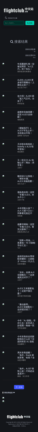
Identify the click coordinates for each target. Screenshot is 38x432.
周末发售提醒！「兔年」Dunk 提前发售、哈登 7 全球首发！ (26, 356)
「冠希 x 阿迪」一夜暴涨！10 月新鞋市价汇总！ (26, 243)
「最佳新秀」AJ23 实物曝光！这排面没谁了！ (25, 307)
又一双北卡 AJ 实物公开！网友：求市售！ (25, 162)
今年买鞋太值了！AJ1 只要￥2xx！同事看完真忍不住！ (25, 212)
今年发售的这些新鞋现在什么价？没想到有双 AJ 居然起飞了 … (25, 340)
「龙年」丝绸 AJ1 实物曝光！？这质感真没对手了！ (25, 275)
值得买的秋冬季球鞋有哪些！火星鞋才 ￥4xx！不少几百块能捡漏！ (25, 260)
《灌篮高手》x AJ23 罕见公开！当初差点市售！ (25, 130)
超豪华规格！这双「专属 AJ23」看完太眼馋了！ (25, 227)
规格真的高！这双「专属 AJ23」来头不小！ (25, 194)
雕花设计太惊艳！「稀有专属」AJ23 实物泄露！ (25, 178)
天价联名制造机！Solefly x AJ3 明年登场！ (25, 146)
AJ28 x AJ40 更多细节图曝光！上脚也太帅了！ (25, 82)
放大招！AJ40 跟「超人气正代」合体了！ (25, 98)
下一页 (18, 387)
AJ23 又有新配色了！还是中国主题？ (25, 291)
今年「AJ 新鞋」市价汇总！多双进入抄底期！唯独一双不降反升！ (26, 324)
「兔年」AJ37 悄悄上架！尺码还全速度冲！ (25, 371)
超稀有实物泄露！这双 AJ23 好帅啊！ (25, 114)
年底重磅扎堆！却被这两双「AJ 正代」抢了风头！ (25, 66)
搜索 (31, 23)
